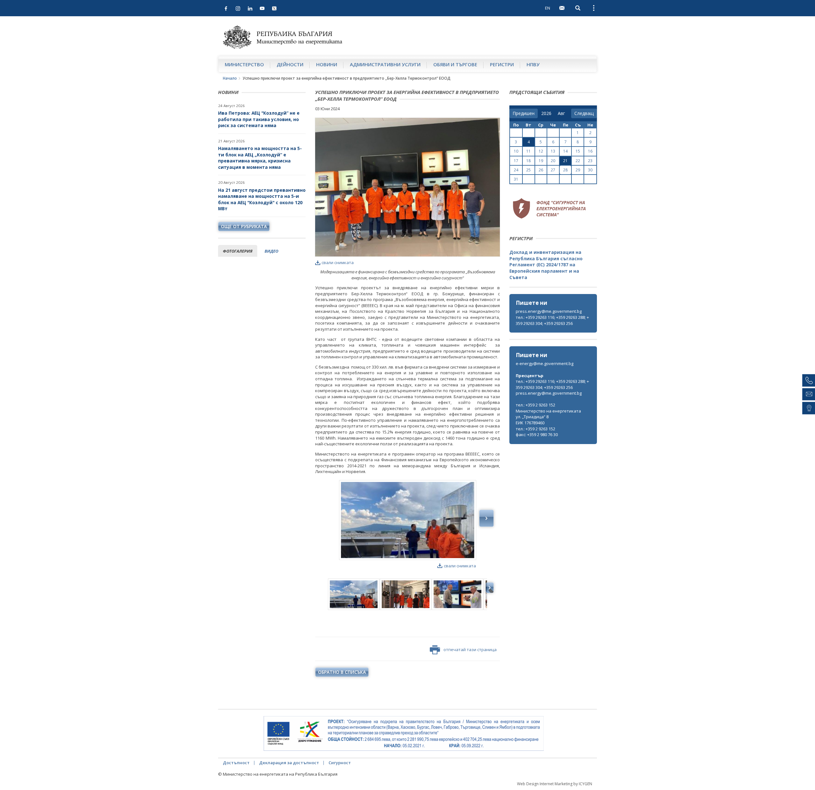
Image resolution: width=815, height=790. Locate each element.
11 (528, 151)
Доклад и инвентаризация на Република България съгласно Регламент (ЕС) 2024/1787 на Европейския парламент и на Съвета (546, 264)
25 (528, 170)
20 (553, 160)
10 (516, 151)
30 (590, 170)
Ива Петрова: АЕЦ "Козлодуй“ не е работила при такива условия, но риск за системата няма (259, 119)
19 (541, 160)
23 (590, 160)
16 (590, 151)
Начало (230, 78)
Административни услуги (385, 64)
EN (547, 8)
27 (553, 170)
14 (565, 151)
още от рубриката (244, 226)
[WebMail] (562, 8)
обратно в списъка (342, 672)
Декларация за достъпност (289, 762)
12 (541, 151)
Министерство (244, 64)
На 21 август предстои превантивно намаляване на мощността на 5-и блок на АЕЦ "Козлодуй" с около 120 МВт (262, 199)
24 (516, 170)
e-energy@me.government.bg (544, 363)
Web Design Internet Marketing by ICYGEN (554, 783)
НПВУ (533, 64)
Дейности (290, 64)
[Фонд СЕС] (549, 207)
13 (553, 151)
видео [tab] (271, 251)
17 (516, 160)
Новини (326, 64)
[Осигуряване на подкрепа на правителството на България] (404, 733)
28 (565, 170)
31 (516, 179)
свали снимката (338, 262)
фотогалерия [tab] (237, 251)
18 (528, 160)
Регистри (502, 64)
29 (578, 170)
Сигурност (340, 762)
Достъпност (236, 762)
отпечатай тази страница (470, 649)
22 (578, 160)
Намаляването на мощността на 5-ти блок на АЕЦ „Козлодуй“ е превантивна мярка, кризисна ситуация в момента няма (260, 157)
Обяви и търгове (455, 64)
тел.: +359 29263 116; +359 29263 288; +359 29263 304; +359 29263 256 (552, 320)
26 (541, 170)
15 (578, 151)
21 (565, 160)
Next (486, 518)
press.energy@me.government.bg (549, 311)
